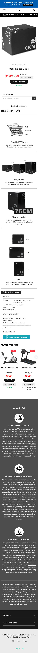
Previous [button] (2, 39)
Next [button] (35, 39)
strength (24, 106)
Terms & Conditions (13, 637)
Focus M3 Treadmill (28, 368)
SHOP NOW (28, 5)
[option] (19, 39)
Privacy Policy (26, 637)
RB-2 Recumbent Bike (9, 368)
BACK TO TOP (19, 648)
